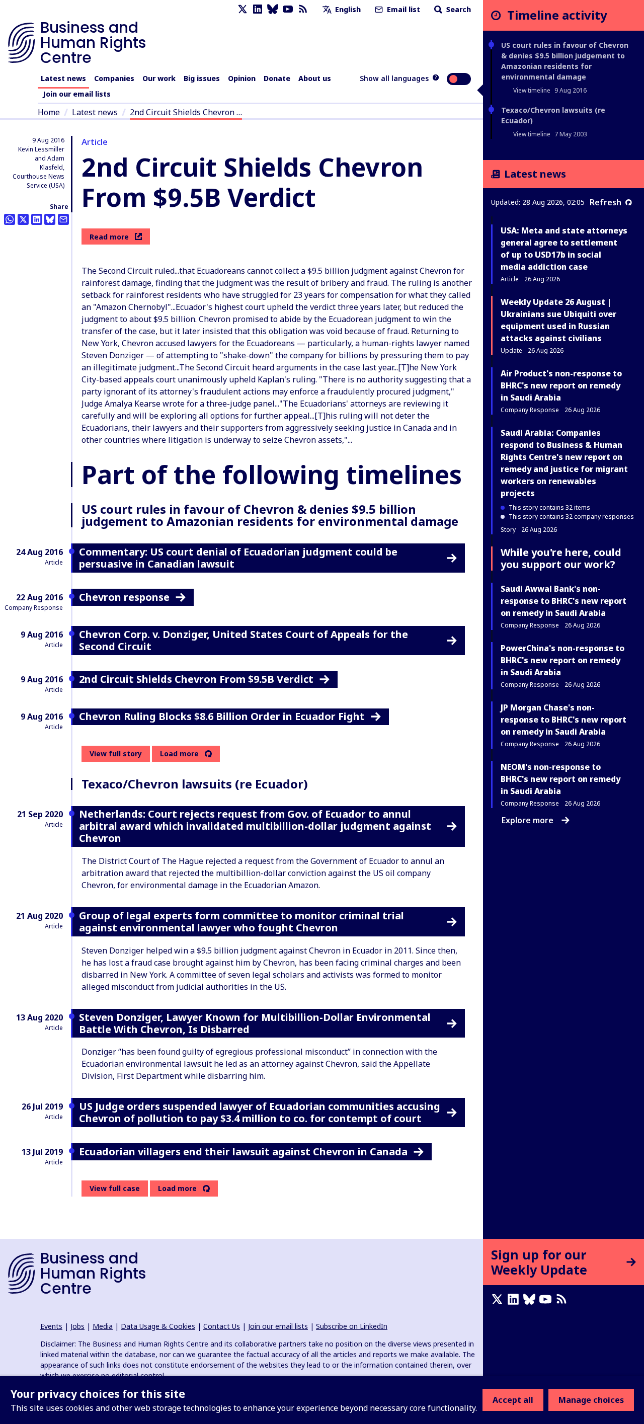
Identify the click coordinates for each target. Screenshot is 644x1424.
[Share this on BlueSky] (49, 219)
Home (49, 112)
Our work (159, 78)
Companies (114, 78)
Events (51, 1326)
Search (457, 9)
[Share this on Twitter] (23, 219)
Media (103, 1326)
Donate (277, 78)
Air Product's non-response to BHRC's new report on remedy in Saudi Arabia (561, 385)
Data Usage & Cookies (158, 1326)
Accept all (513, 1399)
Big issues (202, 78)
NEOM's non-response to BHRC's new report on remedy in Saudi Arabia (560, 779)
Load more (179, 753)
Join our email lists (77, 94)
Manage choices (591, 1399)
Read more (109, 237)
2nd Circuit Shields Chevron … (186, 112)
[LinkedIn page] (258, 9)
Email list (402, 9)
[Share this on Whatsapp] (9, 219)
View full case (115, 1188)
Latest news (63, 78)
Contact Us (221, 1326)
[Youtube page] (288, 9)
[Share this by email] (63, 219)
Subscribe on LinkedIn (351, 1326)
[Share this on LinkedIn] (36, 219)
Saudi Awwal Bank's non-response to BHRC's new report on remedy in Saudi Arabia (563, 600)
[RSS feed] (303, 9)
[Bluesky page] (273, 9)
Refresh (605, 202)
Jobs (77, 1326)
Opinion (242, 78)
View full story (116, 753)
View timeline (531, 90)
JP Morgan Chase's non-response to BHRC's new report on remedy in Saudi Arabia (563, 719)
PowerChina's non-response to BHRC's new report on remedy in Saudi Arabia (562, 660)
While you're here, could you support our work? (561, 558)
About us (314, 78)
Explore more (527, 820)
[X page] (242, 9)
